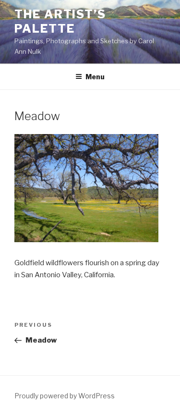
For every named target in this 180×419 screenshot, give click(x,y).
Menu (95, 77)
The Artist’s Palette (60, 21)
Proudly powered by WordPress (64, 396)
